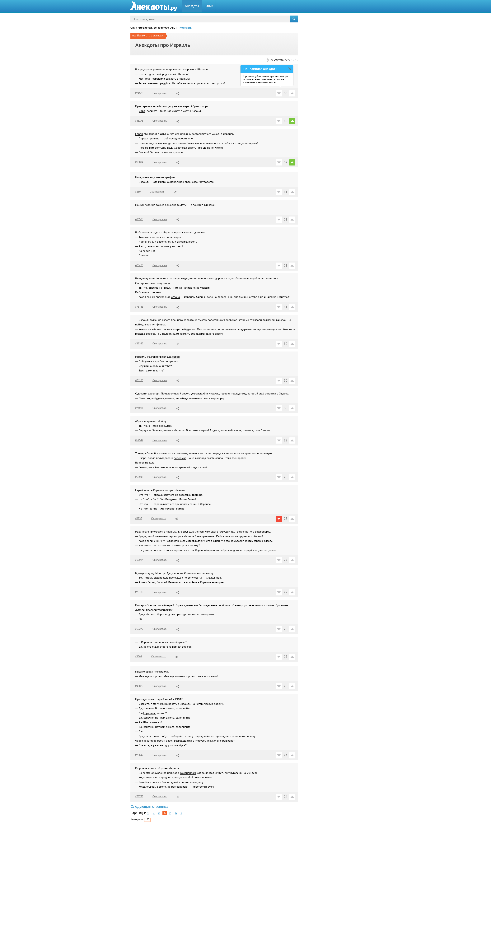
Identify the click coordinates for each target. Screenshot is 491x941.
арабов (159, 361)
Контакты (186, 27)
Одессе (283, 393)
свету (197, 577)
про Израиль (139, 35)
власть (192, 147)
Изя (148, 614)
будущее (189, 329)
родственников (203, 777)
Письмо (140, 671)
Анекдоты (192, 6)
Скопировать (159, 93)
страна (175, 296)
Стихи (208, 6)
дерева (156, 292)
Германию (149, 713)
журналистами (231, 453)
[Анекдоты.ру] (153, 6)
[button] (177, 93)
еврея (218, 333)
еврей (254, 278)
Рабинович (142, 232)
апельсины (272, 278)
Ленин (191, 499)
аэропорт (153, 393)
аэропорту (263, 531)
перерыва (180, 457)
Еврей (139, 133)
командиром (188, 772)
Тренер (139, 453)
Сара (142, 110)
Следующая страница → (151, 806)
